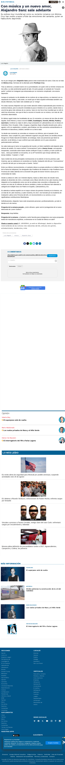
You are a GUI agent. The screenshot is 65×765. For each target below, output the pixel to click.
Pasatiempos (37, 698)
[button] (53, 2)
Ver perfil (13, 74)
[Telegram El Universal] (34, 721)
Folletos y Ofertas (39, 676)
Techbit (3, 700)
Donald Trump (5, 671)
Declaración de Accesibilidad (24, 756)
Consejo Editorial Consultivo (17, 754)
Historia (12, 756)
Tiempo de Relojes (7, 727)
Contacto (52, 756)
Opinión (5, 413)
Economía (4, 683)
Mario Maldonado (8, 427)
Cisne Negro (5, 729)
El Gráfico (37, 688)
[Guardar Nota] (40, 243)
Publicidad (47, 754)
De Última (4, 721)
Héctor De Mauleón (9, 438)
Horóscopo (37, 700)
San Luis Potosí (38, 663)
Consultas (4, 710)
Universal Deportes (7, 685)
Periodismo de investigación (5, 660)
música (16, 235)
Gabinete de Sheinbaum (5, 666)
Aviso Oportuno (38, 678)
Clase (3, 715)
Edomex (36, 653)
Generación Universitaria (37, 685)
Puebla (36, 657)
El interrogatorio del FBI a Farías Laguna (19, 441)
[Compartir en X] (27, 243)
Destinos (4, 706)
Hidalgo (36, 659)
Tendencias (4, 694)
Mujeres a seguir (6, 657)
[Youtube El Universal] (47, 721)
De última (4, 704)
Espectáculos (5, 687)
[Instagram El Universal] (51, 721)
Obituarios (37, 682)
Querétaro (37, 661)
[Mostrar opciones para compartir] (63, 7)
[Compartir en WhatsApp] (30, 243)
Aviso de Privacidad (57, 754)
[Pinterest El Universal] (55, 721)
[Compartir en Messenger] (33, 243)
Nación (3, 653)
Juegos (36, 696)
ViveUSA (36, 694)
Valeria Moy (6, 417)
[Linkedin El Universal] (60, 721)
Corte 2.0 (4, 655)
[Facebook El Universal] (38, 721)
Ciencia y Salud (6, 696)
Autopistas (4, 708)
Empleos (36, 680)
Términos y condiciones (41, 756)
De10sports (37, 690)
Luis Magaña (14, 68)
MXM (2, 698)
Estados (3, 675)
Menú (3, 702)
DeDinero (36, 692)
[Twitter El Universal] (42, 721)
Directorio (5, 754)
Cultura (3, 690)
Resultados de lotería (38, 703)
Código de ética (31, 754)
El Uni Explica (5, 663)
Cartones (4, 681)
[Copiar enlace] (37, 243)
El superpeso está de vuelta (14, 420)
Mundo (3, 669)
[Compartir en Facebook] (24, 243)
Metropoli (4, 673)
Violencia (40, 754)
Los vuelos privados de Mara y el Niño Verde (21, 430)
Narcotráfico (5, 677)
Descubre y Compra (40, 674)
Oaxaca (36, 655)
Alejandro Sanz (26, 235)
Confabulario (5, 692)
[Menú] (63, 2)
